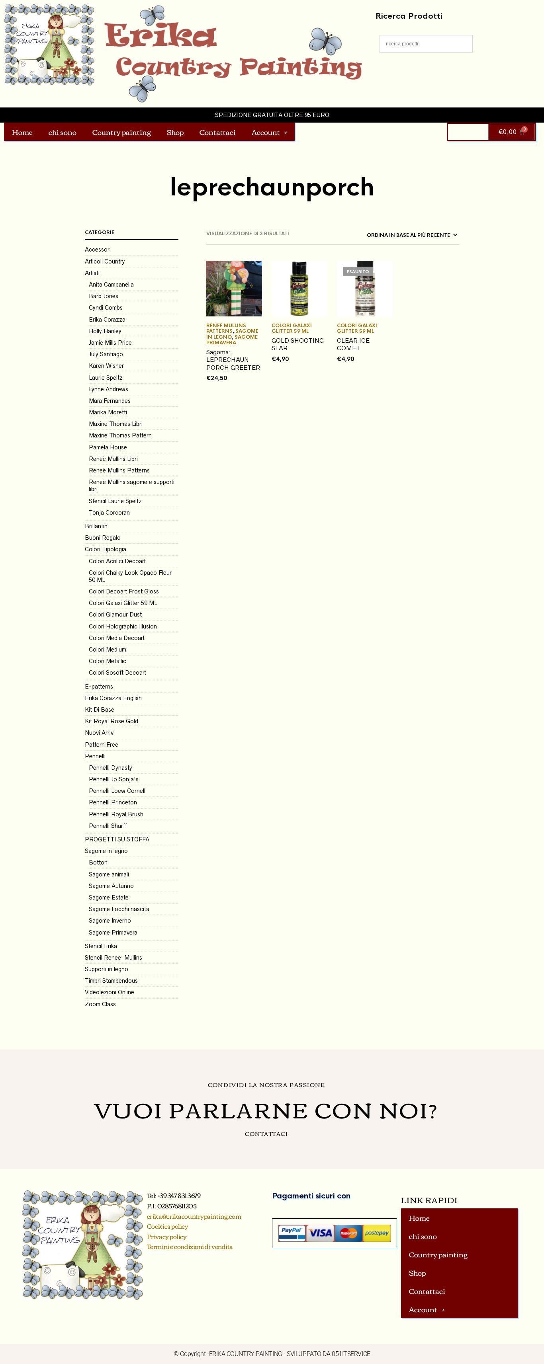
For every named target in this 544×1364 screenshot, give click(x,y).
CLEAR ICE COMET (353, 344)
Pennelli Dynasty (110, 768)
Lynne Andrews (108, 389)
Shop (175, 132)
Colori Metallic (107, 661)
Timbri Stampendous (111, 981)
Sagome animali (109, 874)
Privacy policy (167, 1236)
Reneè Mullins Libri (113, 459)
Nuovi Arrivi (100, 733)
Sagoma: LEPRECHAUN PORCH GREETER (233, 360)
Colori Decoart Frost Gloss (124, 591)
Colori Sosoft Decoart (117, 672)
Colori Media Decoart (117, 638)
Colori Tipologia (105, 549)
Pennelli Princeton (113, 802)
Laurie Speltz (106, 378)
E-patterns (99, 686)
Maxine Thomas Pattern (120, 435)
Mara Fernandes (110, 401)
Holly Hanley (105, 331)
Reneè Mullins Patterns (119, 470)
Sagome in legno (106, 851)
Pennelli (95, 756)
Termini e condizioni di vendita (190, 1246)
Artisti (92, 273)
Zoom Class (100, 1004)
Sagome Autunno (111, 886)
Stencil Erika (101, 946)
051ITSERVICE (351, 1354)
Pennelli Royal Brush (116, 814)
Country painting (121, 132)
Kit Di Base (99, 709)
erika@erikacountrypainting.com (194, 1216)
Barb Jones (103, 296)
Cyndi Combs (106, 307)
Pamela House (108, 447)
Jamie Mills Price (110, 343)
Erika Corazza (107, 319)
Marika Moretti (108, 412)
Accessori (98, 249)
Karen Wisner (106, 366)
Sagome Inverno (110, 920)
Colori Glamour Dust (115, 614)
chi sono (62, 132)
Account (266, 132)
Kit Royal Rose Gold (111, 721)
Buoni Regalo (103, 538)
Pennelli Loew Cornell (117, 791)
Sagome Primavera (113, 932)
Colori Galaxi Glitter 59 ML (123, 603)
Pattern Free (101, 745)
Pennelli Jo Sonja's (114, 779)
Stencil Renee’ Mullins (113, 957)
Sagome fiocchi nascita (119, 909)
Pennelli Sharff (108, 826)
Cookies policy (167, 1226)
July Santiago (106, 354)
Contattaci (218, 132)
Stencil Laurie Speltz (115, 501)
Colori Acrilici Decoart (117, 561)
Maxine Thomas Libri (116, 424)
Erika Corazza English (113, 698)
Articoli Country (105, 261)
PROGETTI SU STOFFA (117, 839)
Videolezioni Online (109, 992)
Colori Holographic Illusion (123, 626)
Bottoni (99, 862)
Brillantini (97, 526)
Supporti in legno (106, 969)
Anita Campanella (111, 284)
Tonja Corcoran (109, 512)
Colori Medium (107, 649)
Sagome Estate (109, 897)
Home (22, 132)
